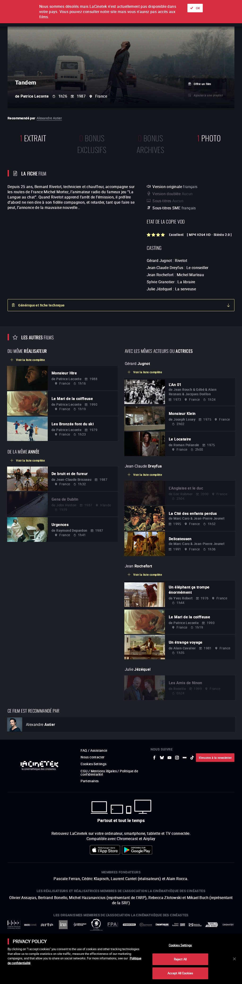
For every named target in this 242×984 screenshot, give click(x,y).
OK (198, 8)
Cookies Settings (180, 945)
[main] (121, 959)
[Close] (234, 959)
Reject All (180, 959)
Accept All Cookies (180, 973)
